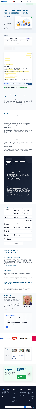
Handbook (13, 398)
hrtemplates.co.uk (30, 402)
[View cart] (19, 1)
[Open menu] (24, 1)
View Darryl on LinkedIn (27, 306)
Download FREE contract (21, 377)
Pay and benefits (15, 8)
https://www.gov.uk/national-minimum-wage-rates (22, 106)
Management (10, 8)
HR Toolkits (14, 402)
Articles (29, 400)
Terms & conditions (23, 392)
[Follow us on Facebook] (4, 396)
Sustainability (22, 395)
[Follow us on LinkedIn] (2, 396)
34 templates (14, 355)
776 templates (28, 354)
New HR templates (31, 396)
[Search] (33, 1)
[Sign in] (21, 1)
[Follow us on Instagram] (3, 396)
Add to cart (9, 16)
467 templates (21, 355)
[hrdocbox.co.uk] (5, 1)
